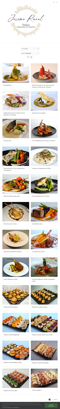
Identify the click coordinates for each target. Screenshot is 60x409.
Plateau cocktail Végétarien (12, 335)
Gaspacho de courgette (39, 113)
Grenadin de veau (37, 224)
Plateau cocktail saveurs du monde (42, 335)
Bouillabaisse (7, 85)
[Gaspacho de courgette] (44, 100)
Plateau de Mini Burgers (11, 307)
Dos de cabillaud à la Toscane (40, 196)
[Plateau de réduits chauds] (44, 295)
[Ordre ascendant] (38, 48)
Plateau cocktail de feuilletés (40, 363)
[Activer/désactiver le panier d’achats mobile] (53, 2)
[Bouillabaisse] (15, 73)
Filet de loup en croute (10, 224)
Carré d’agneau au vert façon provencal (43, 140)
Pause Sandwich (36, 390)
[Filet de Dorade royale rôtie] (15, 184)
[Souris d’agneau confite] (15, 267)
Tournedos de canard (38, 251)
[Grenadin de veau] (44, 211)
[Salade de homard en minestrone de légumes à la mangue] (15, 100)
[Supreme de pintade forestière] (15, 239)
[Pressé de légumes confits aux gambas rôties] (44, 267)
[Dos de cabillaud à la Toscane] (44, 184)
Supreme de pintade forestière (13, 251)
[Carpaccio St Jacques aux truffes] (44, 156)
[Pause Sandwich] (44, 378)
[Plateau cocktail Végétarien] (15, 322)
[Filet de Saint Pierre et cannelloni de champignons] (15, 156)
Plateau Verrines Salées (10, 390)
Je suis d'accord (51, 405)
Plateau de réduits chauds (39, 307)
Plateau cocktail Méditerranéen (13, 362)
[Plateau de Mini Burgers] (15, 295)
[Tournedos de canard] (44, 239)
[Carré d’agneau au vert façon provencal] (44, 128)
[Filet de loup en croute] (15, 211)
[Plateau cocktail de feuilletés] (44, 350)
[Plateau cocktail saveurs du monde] (44, 322)
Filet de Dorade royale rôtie (12, 196)
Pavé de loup (7, 140)
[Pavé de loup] (15, 128)
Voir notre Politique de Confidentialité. (10, 407)
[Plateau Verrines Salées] (15, 378)
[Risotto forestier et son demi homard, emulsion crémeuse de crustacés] (44, 73)
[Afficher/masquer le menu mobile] (57, 2)
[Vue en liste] (31, 57)
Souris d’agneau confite (10, 279)
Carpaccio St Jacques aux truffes (41, 168)
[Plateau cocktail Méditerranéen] (15, 350)
